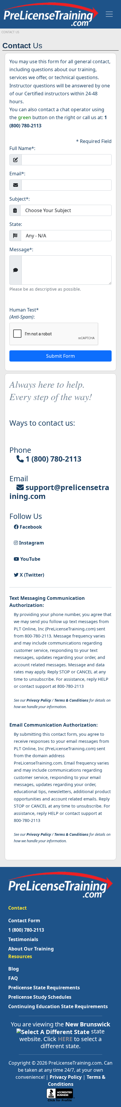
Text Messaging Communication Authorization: (47, 601)
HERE (65, 1039)
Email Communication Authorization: (53, 725)
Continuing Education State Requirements (58, 1006)
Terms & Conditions (71, 700)
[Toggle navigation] (109, 14)
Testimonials (23, 939)
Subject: (19, 199)
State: (15, 224)
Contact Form (24, 920)
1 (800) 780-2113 (52, 459)
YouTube (29, 559)
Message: (21, 249)
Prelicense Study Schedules (39, 997)
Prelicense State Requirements (44, 987)
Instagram (31, 543)
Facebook (30, 527)
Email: (17, 173)
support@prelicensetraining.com (59, 491)
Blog (13, 968)
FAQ (13, 978)
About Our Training (31, 948)
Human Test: (24, 313)
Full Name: (22, 148)
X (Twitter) (31, 575)
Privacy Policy (38, 700)
